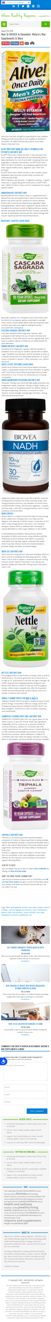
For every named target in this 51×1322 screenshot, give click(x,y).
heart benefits (29, 1210)
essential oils (15, 1201)
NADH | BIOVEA (7, 513)
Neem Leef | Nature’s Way (12, 551)
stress (39, 1215)
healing (40, 1201)
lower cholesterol (11, 1213)
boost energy (31, 1194)
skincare (28, 1215)
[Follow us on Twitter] (23, 6)
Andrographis (16, 907)
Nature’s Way (6, 912)
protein (7, 1215)
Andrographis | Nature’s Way (14, 192)
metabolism (31, 1213)
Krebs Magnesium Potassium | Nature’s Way (21, 380)
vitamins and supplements (22, 1220)
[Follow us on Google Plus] (28, 6)
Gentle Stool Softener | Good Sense (17, 364)
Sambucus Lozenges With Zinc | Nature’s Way (21, 716)
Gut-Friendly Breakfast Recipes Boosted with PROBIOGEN (25, 949)
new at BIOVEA (40, 868)
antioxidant (19, 1191)
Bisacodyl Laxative (36, 907)
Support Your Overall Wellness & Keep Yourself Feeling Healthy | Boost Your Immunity (25, 1137)
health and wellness (18, 1204)
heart (21, 1210)
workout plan (21, 1223)
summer (7, 1218)
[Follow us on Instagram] (38, 6)
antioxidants (29, 1191)
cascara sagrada (15, 910)
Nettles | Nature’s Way (11, 672)
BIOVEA (25, 907)
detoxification (18, 1199)
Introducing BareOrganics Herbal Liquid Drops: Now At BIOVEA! (26, 1125)
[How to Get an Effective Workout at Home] (25, 1019)
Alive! (8, 907)
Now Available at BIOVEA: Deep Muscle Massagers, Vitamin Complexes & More (25, 987)
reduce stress (15, 1215)
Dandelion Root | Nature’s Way (14, 346)
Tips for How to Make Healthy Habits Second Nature (24, 1131)
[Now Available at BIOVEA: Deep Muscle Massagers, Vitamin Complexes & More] (25, 981)
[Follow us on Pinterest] (33, 6)
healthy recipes (11, 1210)
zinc (30, 915)
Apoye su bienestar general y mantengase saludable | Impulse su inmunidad (26, 1170)
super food (15, 1218)
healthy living (28, 1207)
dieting (27, 1199)
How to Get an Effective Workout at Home (26, 1024)
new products (17, 912)
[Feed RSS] (13, 6)
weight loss (9, 1223)
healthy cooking (11, 1208)
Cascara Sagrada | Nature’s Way (15, 330)
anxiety (38, 1191)
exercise (25, 1201)
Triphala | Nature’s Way (12, 834)
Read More (25, 961)
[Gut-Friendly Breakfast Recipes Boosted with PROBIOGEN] (25, 942)
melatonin (22, 1213)
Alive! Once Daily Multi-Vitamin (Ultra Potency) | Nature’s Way (22, 150)
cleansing (8, 1199)
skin (23, 1215)
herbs (37, 1210)
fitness (33, 1201)
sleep (34, 1215)
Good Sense (27, 910)
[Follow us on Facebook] (18, 6)
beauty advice (10, 1194)
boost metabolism (30, 1196)
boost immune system (13, 1196)
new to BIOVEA (29, 912)
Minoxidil (40, 1213)
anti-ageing (9, 1191)
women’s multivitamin (20, 915)
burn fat (41, 1196)
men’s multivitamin (39, 910)
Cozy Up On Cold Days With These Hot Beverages (26, 1142)
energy (7, 1201)
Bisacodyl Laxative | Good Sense (15, 220)
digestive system (36, 1199)
